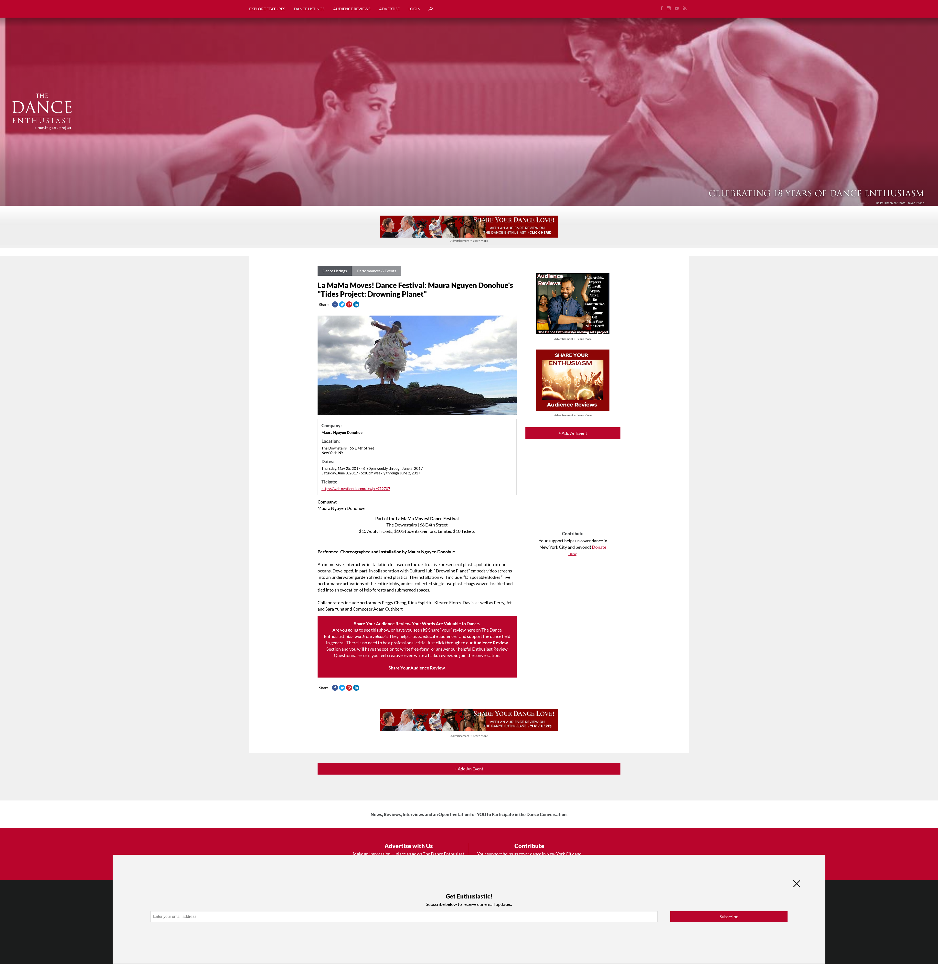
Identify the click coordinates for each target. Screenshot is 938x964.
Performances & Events (376, 270)
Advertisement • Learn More (469, 240)
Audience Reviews (351, 8)
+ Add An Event (572, 433)
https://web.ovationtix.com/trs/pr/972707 (355, 488)
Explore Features (267, 8)
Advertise (389, 8)
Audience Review (490, 642)
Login (414, 8)
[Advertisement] (572, 489)
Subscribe (728, 916)
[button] (429, 9)
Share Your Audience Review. (417, 667)
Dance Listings (309, 8)
